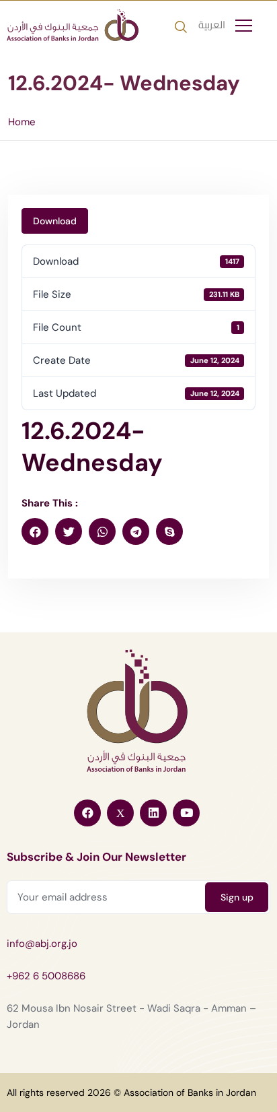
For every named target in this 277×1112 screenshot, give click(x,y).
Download (55, 221)
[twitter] (68, 531)
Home (22, 122)
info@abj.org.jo (42, 943)
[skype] (169, 531)
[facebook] (35, 531)
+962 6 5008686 (46, 976)
